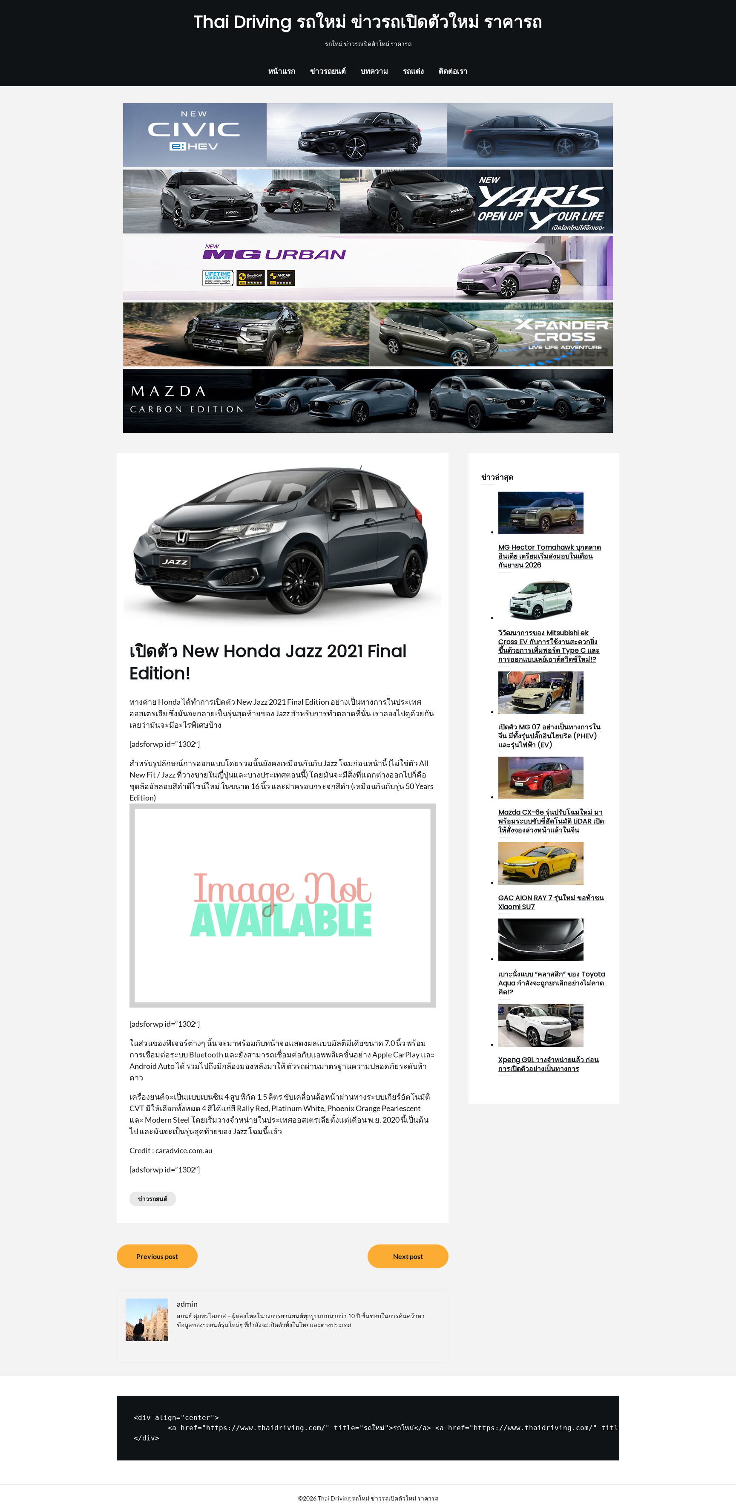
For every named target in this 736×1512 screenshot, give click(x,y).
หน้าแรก (281, 70)
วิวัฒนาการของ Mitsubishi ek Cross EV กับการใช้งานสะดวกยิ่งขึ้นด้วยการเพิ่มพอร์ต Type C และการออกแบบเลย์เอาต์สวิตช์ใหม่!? (549, 646)
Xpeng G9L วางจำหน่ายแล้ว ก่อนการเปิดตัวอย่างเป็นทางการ (548, 1064)
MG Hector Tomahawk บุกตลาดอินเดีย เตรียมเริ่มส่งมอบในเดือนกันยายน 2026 (549, 556)
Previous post (157, 1256)
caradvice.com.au (184, 1150)
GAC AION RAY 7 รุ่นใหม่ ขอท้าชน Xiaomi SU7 (551, 902)
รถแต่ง (413, 70)
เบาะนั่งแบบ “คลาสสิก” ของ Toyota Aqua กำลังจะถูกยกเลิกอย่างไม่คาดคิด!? (551, 983)
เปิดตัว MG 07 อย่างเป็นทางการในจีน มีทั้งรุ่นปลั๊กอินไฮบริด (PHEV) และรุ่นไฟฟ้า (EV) (549, 736)
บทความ (374, 70)
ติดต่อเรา (453, 70)
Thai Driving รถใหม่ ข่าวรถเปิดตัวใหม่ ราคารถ (368, 22)
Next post (408, 1256)
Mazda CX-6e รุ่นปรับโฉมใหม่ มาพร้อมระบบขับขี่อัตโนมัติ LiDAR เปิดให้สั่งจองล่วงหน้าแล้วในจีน (551, 821)
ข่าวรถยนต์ (328, 70)
